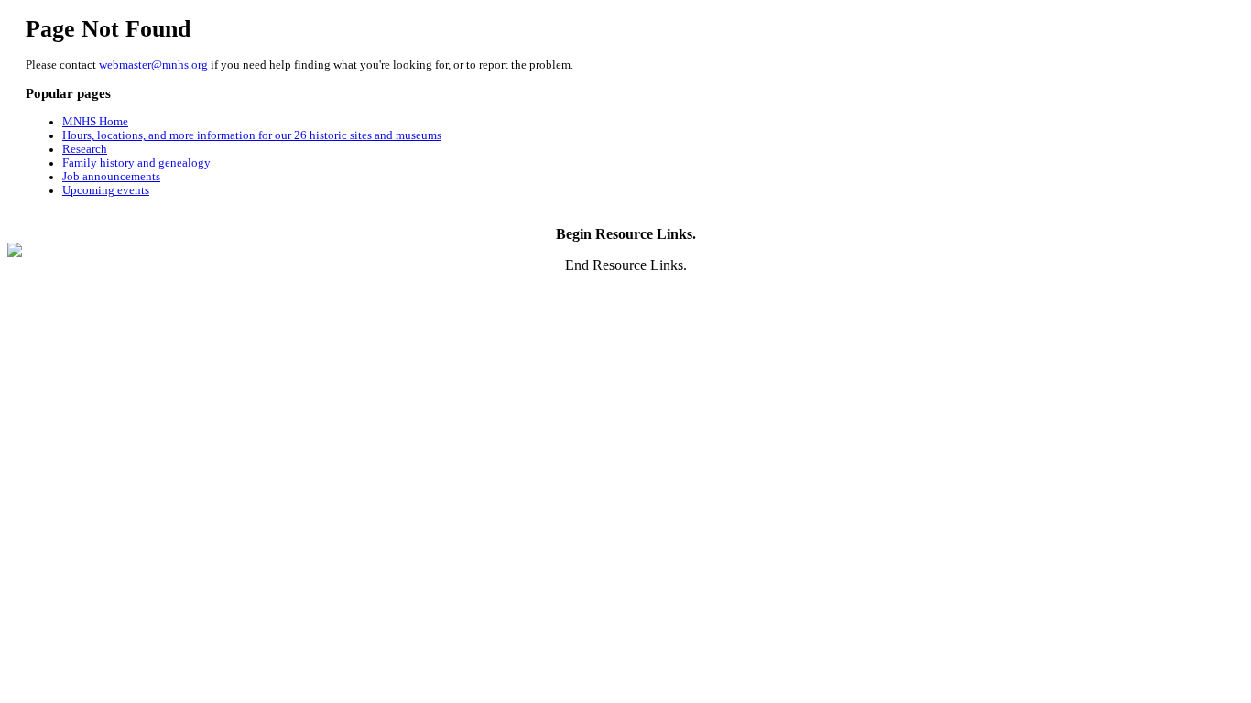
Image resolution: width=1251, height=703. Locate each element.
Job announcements (111, 176)
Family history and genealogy (136, 163)
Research (84, 149)
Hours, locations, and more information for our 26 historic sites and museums (251, 135)
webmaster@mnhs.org (153, 65)
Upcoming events (105, 190)
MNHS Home (95, 121)
